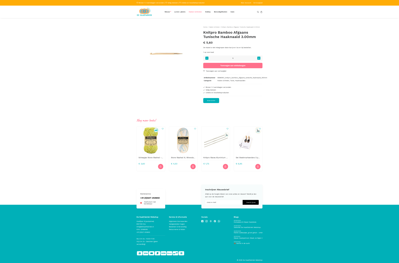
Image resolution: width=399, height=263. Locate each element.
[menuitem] (246, 3)
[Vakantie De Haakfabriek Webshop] (248, 226)
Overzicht (211, 100)
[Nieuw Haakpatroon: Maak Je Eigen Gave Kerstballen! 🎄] (248, 237)
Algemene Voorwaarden (178, 221)
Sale (232, 12)
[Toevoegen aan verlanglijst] (162, 128)
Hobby (208, 12)
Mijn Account (246, 3)
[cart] (261, 12)
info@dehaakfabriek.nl (145, 227)
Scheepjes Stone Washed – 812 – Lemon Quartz (159, 158)
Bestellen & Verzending (178, 227)
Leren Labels (179, 12)
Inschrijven (251, 202)
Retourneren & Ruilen (177, 229)
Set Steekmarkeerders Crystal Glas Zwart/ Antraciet (258, 158)
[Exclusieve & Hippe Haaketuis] (248, 221)
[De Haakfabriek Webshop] (144, 11)
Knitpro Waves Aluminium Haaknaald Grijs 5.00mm (225, 158)
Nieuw (167, 12)
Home (205, 27)
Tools (232, 81)
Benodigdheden (220, 12)
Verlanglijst (258, 3)
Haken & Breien (195, 12)
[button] (258, 12)
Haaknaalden (240, 81)
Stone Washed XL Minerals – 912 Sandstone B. (191, 158)
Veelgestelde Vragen (177, 224)
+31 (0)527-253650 (150, 198)
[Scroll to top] (395, 259)
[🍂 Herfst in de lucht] (248, 242)
